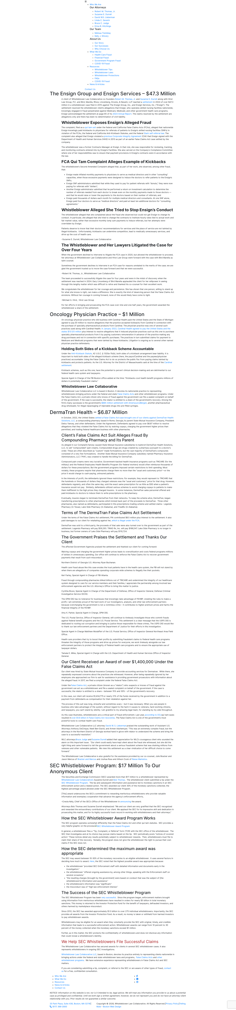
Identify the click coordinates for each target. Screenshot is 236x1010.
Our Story (99, 43)
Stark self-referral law (154, 133)
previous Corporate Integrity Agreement (122, 136)
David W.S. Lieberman (105, 17)
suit (90, 127)
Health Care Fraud (103, 54)
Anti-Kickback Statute (81, 353)
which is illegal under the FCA (125, 520)
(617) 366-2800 (59, 1006)
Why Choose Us (102, 49)
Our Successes (101, 46)
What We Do (95, 51)
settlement (148, 102)
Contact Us (90, 89)
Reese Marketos (139, 759)
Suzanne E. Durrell (103, 14)
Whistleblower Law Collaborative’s (77, 780)
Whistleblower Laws (104, 72)
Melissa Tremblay (103, 33)
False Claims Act (79, 685)
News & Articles (97, 84)
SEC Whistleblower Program (74, 783)
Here (92, 861)
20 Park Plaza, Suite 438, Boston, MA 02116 (70, 1003)
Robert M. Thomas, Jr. (105, 11)
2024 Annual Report (122, 114)
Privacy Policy (172, 1003)
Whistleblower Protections (107, 75)
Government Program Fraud (108, 60)
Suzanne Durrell (99, 739)
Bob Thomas (119, 780)
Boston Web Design (112, 1006)
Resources (94, 66)
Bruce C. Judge (102, 23)
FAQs (97, 78)
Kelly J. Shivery (102, 36)
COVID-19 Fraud (102, 63)
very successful (108, 897)
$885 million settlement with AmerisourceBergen (124, 403)
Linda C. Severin (102, 20)
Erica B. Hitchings (103, 26)
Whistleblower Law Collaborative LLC (78, 954)
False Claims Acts (126, 394)
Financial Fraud (102, 57)
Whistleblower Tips (103, 69)
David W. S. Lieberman (116, 725)
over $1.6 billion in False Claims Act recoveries (93, 718)
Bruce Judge (81, 739)
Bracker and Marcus (87, 759)
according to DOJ (153, 715)
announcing (125, 801)
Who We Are (95, 4)
